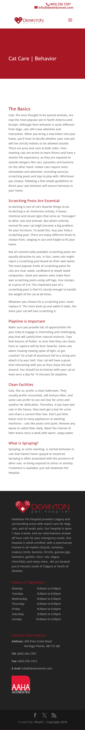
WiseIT (38, 722)
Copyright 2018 (56, 722)
